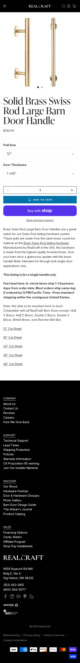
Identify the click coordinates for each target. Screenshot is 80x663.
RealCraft (44, 626)
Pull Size (9, 145)
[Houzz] (32, 597)
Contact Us (10, 408)
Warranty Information (17, 459)
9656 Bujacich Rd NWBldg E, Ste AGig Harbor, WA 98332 (18, 573)
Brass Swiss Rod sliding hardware (46, 243)
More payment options (40, 220)
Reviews (9, 413)
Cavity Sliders (12, 537)
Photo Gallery (12, 500)
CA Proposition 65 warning (21, 463)
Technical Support (15, 440)
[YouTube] (18, 597)
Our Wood (10, 486)
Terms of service (53, 635)
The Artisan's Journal (17, 509)
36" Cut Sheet (12, 355)
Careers (8, 417)
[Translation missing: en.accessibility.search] (63, 6)
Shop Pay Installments (18, 546)
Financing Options (15, 532)
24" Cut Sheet (12, 346)
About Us (9, 404)
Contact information (15, 640)
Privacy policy (31, 635)
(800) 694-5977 (14, 589)
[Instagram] (12, 597)
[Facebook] (5, 597)
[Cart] (74, 6)
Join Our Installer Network (20, 468)
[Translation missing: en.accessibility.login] (68, 6)
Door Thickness (15, 165)
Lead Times (11, 445)
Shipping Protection (16, 449)
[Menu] (4, 6)
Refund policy (11, 635)
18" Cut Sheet (12, 337)
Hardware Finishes (15, 491)
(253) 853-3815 (13, 585)
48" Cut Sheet (13, 364)
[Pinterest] (25, 597)
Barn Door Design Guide (19, 504)
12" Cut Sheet (12, 328)
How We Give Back (16, 422)
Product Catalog (14, 514)
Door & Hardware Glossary (21, 496)
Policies (8, 454)
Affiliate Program (14, 541)
